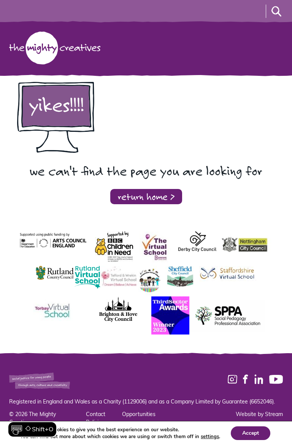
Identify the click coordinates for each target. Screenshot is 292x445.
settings (210, 436)
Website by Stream (259, 415)
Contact (95, 415)
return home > (146, 196)
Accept (250, 433)
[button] (32, 429)
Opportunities (139, 415)
